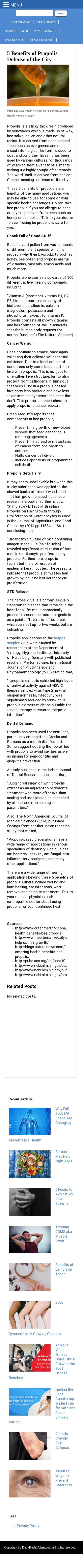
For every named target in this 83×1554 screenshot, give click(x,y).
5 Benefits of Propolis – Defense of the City (34, 56)
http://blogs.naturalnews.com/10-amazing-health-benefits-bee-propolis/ (42, 952)
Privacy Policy (28, 1526)
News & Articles (45, 30)
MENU (16, 5)
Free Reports (14, 39)
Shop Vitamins (20, 22)
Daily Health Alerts (29, 110)
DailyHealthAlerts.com (36, 1547)
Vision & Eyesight (41, 39)
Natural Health (16, 30)
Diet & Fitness (46, 22)
